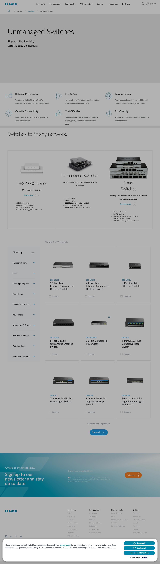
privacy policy (65, 545)
